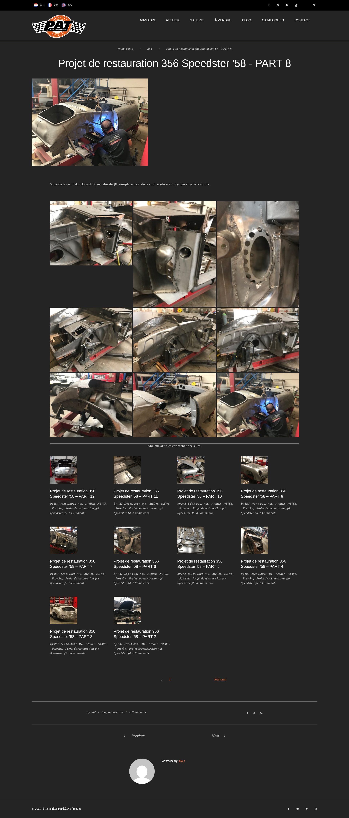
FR (56, 5)
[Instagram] (287, 5)
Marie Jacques (72, 809)
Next (215, 736)
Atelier (172, 20)
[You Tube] (296, 5)
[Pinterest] (278, 5)
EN (70, 5)
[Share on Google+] (261, 713)
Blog (246, 20)
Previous (138, 736)
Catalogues (273, 20)
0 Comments (137, 712)
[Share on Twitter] (254, 713)
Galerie (197, 20)
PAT (56, 504)
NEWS (101, 504)
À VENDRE (223, 20)
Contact (302, 20)
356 (149, 48)
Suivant (220, 679)
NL (42, 5)
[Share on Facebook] (247, 713)
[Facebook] (269, 5)
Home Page (125, 48)
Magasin (147, 20)
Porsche (57, 509)
